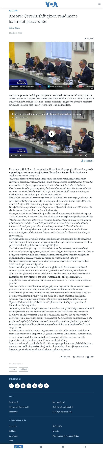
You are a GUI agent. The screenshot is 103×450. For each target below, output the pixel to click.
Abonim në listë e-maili (19, 407)
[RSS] (34, 385)
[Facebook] (41, 447)
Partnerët (13, 412)
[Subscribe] (46, 385)
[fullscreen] (91, 155)
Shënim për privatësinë (63, 407)
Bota (11, 441)
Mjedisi (56, 431)
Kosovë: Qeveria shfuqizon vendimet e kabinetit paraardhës (41, 114)
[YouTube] (63, 447)
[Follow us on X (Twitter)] (17, 385)
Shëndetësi (57, 426)
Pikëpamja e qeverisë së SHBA (66, 436)
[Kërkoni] (85, 447)
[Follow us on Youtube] (23, 385)
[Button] (89, 38)
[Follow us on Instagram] (29, 385)
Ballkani (13, 11)
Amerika (13, 426)
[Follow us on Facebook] (11, 385)
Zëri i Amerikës (21, 117)
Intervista (13, 436)
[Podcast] (40, 385)
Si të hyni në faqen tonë (62, 412)
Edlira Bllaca (14, 28)
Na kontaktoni (59, 402)
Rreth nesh (13, 402)
